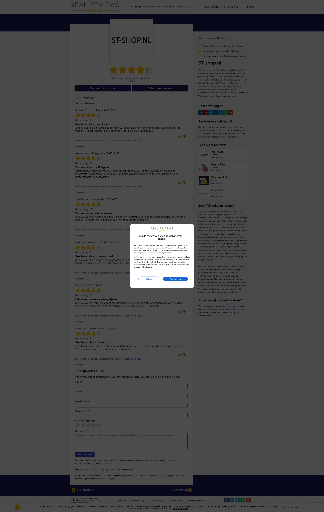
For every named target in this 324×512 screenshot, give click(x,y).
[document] (162, 256)
